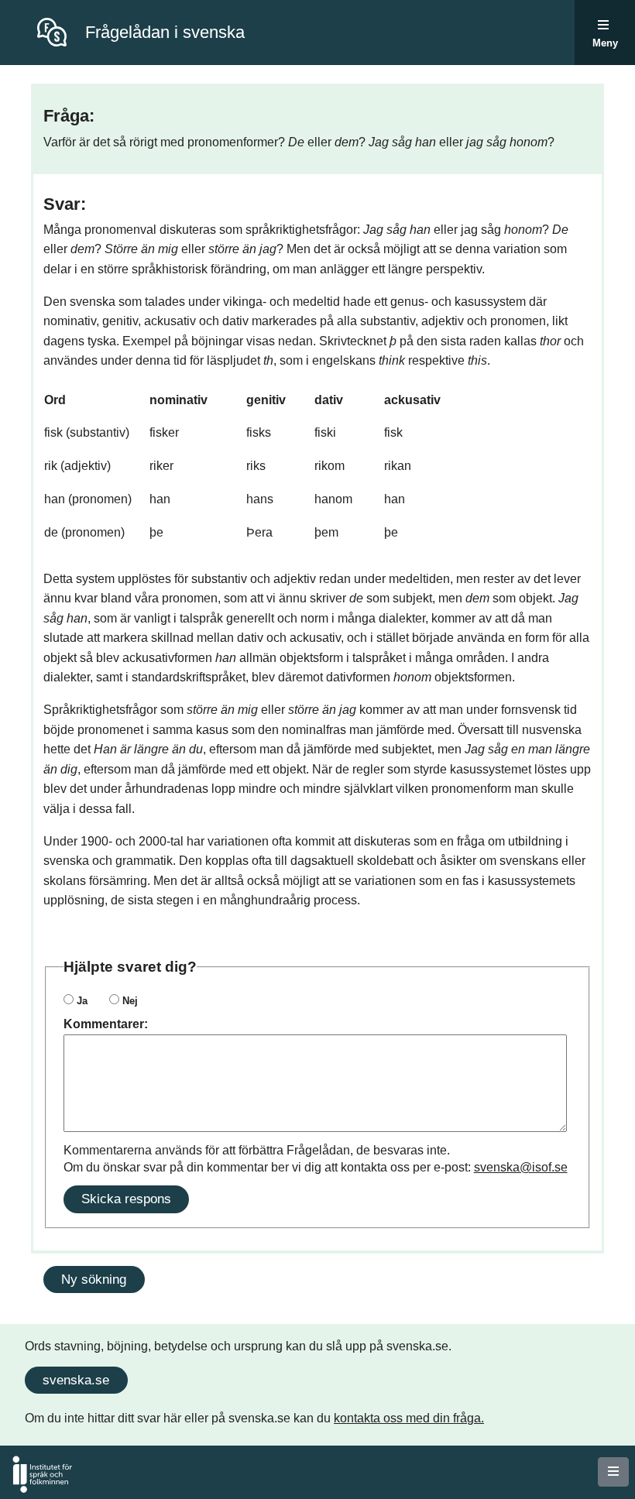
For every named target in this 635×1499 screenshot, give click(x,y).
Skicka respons (126, 1198)
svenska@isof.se (521, 1167)
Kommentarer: (106, 1024)
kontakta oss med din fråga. (409, 1418)
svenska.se (76, 1380)
